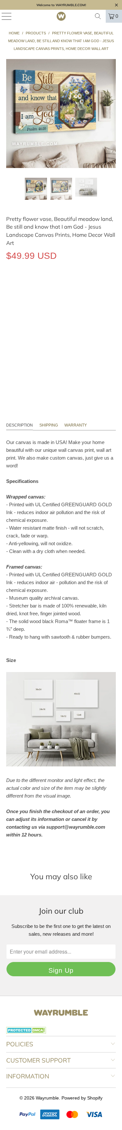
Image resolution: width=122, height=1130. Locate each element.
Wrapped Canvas (30, 285)
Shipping (48, 425)
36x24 (59, 315)
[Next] (111, 113)
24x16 (38, 315)
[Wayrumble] (61, 16)
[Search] (98, 16)
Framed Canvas (78, 285)
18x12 (16, 315)
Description (19, 425)
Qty (9, 333)
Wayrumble (47, 1097)
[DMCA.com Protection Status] (26, 1032)
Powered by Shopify (81, 1097)
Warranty (75, 425)
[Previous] (11, 113)
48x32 (81, 315)
